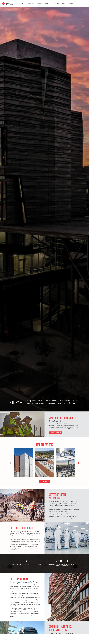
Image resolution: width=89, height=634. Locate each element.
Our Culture (47, 3)
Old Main (28, 599)
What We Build (31, 3)
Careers (63, 3)
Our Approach (39, 3)
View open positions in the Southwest (55, 432)
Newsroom (71, 3)
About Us (23, 3)
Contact (77, 3)
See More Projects (44, 482)
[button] (86, 4)
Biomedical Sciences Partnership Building (22, 615)
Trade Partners (56, 3)
